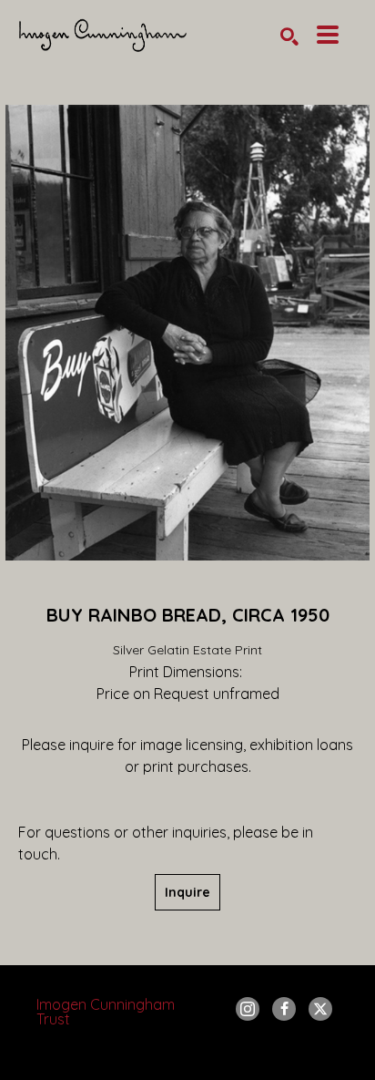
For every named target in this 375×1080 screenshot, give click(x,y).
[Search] (289, 36)
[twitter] (320, 1009)
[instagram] (247, 1009)
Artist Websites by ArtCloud (236, 1057)
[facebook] (284, 1009)
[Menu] (328, 35)
